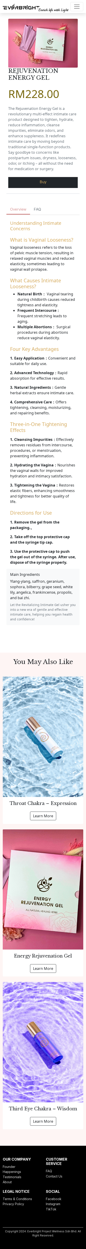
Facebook (53, 1199)
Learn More (43, 815)
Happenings (12, 1172)
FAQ (49, 1171)
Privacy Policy (13, 1204)
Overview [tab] (18, 209)
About (7, 1182)
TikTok (51, 1209)
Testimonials (12, 1177)
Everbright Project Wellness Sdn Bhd (51, 1231)
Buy (43, 182)
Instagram (53, 1204)
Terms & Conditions (17, 1199)
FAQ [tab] (37, 209)
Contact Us (54, 1176)
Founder (9, 1167)
